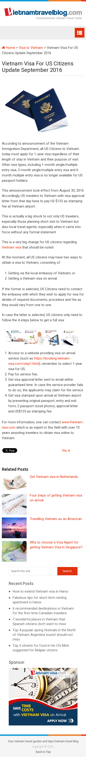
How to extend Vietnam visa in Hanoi (40, 591)
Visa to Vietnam (31, 48)
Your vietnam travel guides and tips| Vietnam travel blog (43, 741)
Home (10, 48)
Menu (79, 33)
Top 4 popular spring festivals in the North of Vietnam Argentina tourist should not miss (44, 634)
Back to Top (43, 752)
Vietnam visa (11, 247)
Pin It (66, 451)
